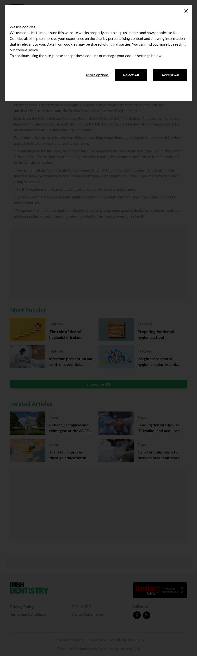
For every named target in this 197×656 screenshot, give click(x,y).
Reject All (131, 74)
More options (97, 74)
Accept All (170, 74)
